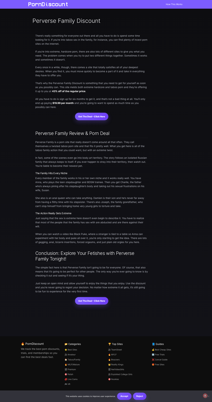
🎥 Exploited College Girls (120, 374)
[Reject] (208, 396)
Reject (139, 396)
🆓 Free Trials (158, 354)
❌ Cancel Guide (159, 359)
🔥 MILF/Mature (72, 364)
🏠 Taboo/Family (72, 359)
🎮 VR (67, 384)
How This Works (174, 4)
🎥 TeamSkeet (115, 349)
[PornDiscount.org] (49, 4)
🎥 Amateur (70, 354)
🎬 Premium (70, 369)
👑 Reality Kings (115, 364)
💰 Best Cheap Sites (161, 349)
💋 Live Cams (71, 379)
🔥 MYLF (112, 354)
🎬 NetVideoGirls (116, 369)
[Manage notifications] (205, 395)
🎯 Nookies (113, 379)
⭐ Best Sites (71, 349)
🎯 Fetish (69, 374)
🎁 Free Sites (158, 364)
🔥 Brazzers (114, 359)
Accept (124, 396)
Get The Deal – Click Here (91, 116)
